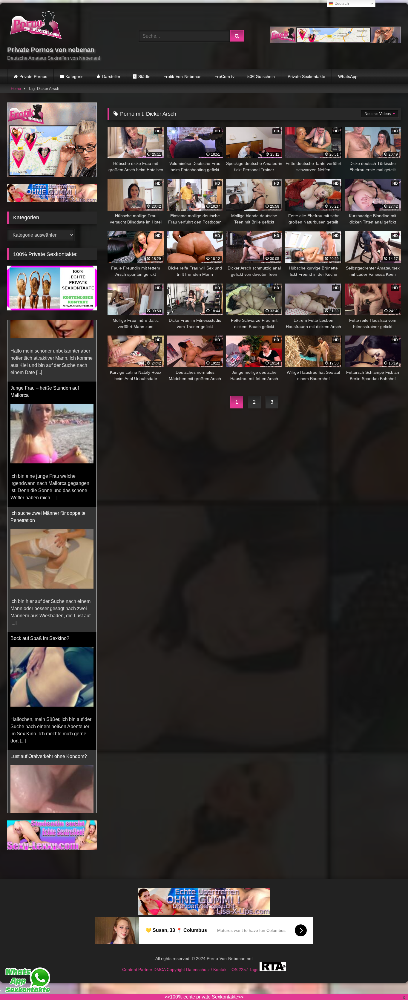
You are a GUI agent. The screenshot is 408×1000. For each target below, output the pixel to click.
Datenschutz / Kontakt (207, 962)
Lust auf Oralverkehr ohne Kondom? (48, 694)
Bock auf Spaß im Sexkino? (39, 576)
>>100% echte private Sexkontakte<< (204, 996)
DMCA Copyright (170, 962)
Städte (144, 76)
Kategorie (74, 76)
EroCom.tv (224, 76)
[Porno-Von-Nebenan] (35, 26)
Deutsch (341, 3)
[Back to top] (389, 982)
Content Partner (138, 962)
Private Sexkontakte (306, 76)
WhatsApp (348, 76)
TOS (234, 962)
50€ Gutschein (261, 76)
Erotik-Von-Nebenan (182, 76)
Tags (254, 962)
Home (16, 88)
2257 (244, 962)
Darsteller (111, 76)
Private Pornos (33, 76)
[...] (54, 436)
